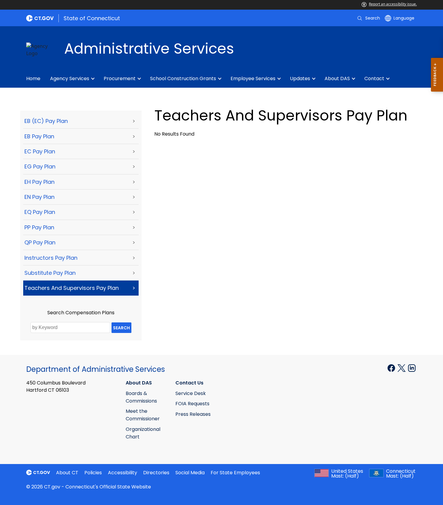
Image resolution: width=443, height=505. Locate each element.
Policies (93, 472)
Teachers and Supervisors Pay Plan (71, 288)
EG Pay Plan (39, 166)
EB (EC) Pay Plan (46, 121)
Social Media (190, 472)
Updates (300, 78)
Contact (374, 78)
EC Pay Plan (39, 151)
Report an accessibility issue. (393, 4)
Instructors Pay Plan (50, 258)
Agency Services (69, 78)
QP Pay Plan (39, 242)
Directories (156, 472)
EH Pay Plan (39, 182)
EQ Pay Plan (39, 212)
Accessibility (122, 472)
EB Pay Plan (39, 136)
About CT (67, 472)
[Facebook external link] (392, 367)
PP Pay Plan (39, 227)
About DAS (337, 78)
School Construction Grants (183, 78)
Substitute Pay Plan (50, 273)
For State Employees (235, 472)
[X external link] (402, 367)
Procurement (120, 78)
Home (33, 78)
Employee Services (253, 78)
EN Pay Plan (39, 197)
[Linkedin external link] (412, 367)
